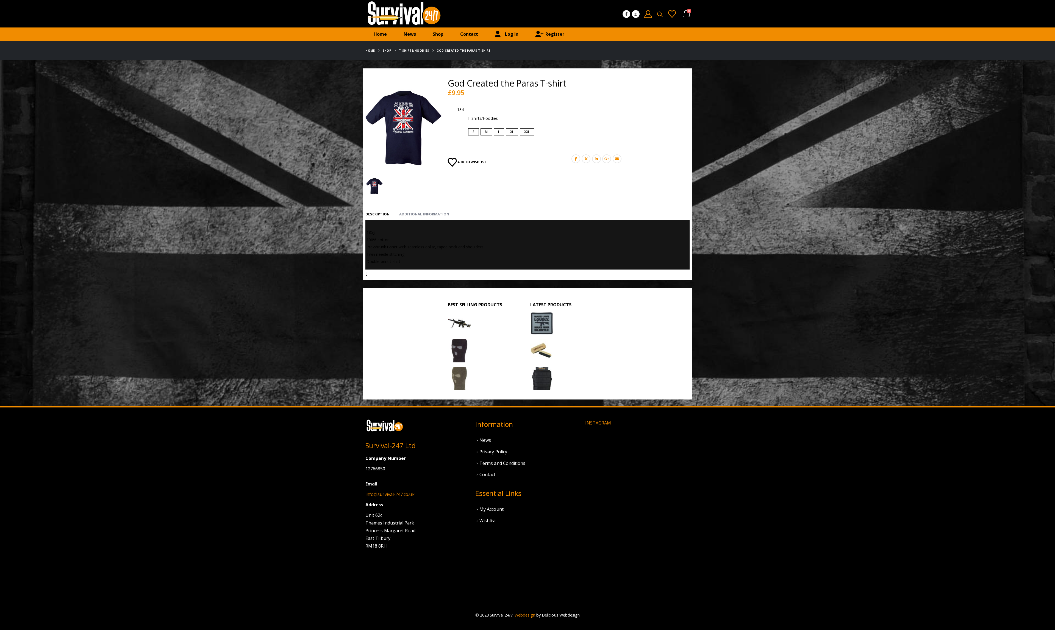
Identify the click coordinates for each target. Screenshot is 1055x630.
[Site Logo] (403, 13)
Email (617, 158)
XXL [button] (527, 131)
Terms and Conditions (502, 463)
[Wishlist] (672, 14)
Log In (511, 34)
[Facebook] (626, 14)
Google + (606, 158)
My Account (491, 509)
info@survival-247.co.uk (390, 494)
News (410, 34)
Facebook (575, 158)
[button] (660, 14)
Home (380, 34)
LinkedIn (596, 158)
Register (554, 34)
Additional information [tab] (424, 214)
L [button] (499, 131)
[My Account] (648, 14)
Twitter (586, 158)
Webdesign (525, 615)
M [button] (486, 131)
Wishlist (487, 521)
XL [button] (512, 131)
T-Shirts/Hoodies (483, 118)
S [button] (473, 131)
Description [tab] (377, 214)
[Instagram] (636, 14)
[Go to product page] (459, 323)
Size (452, 132)
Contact (469, 34)
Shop (438, 34)
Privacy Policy (493, 452)
